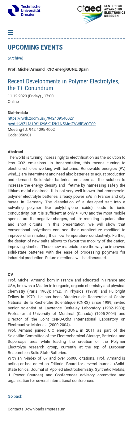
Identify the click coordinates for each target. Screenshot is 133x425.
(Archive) (16, 58)
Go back (15, 396)
